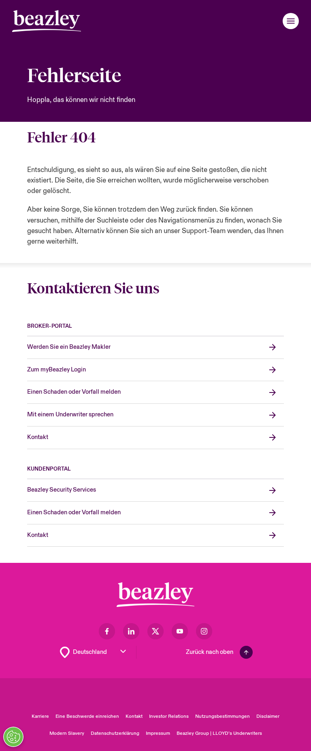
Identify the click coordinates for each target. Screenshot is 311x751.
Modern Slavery (66, 733)
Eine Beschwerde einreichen (87, 716)
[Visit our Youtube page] (180, 631)
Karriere (40, 716)
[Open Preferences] (13, 737)
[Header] (46, 21)
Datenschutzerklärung (115, 733)
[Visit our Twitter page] (155, 631)
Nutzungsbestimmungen (222, 716)
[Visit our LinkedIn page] (131, 631)
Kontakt (134, 716)
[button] (291, 21)
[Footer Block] (155, 594)
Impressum (158, 733)
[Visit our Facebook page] (107, 631)
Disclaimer (267, 716)
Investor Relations (169, 716)
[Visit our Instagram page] (204, 631)
